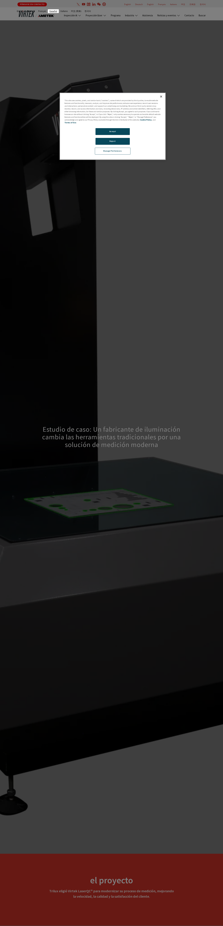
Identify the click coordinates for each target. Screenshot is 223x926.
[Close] (161, 96)
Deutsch (31, 11)
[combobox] (53, 11)
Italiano (64, 11)
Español (53, 11)
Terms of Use (70, 122)
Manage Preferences (112, 151)
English (20, 11)
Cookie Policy (146, 120)
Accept (112, 131)
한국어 (88, 11)
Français (42, 11)
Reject (113, 141)
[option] (20, 11)
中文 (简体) (76, 11)
